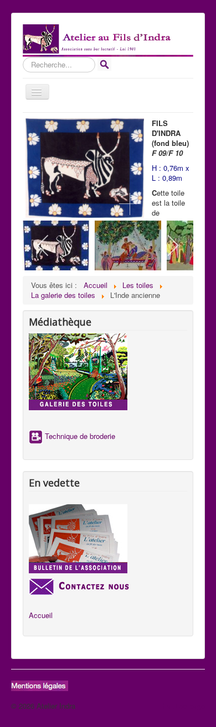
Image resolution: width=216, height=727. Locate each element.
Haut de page (183, 705)
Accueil (41, 615)
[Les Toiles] (108, 371)
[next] (172, 245)
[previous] (43, 245)
